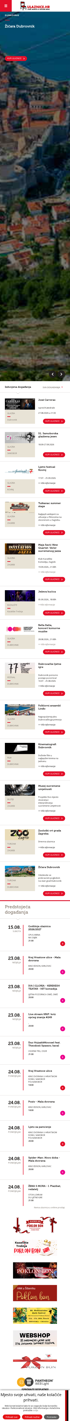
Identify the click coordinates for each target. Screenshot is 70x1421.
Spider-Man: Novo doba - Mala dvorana (44, 1159)
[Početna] (35, 5)
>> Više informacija (46, 483)
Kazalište (12, 605)
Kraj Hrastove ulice (40, 1070)
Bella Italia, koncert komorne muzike (49, 628)
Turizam (11, 843)
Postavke (51, 1417)
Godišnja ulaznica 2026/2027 (39, 928)
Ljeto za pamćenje (39, 1126)
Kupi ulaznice (14, 58)
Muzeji (10, 799)
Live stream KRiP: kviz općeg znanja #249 (42, 1016)
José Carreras (46, 399)
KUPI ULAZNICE (52, 454)
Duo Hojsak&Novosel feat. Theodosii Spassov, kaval (44, 1044)
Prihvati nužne (32, 1417)
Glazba (11, 413)
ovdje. (36, 1410)
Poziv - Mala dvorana (41, 1101)
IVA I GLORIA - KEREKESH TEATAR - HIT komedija (44, 987)
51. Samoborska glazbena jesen (48, 435)
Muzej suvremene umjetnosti (49, 787)
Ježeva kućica (47, 591)
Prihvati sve (12, 1417)
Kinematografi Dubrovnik (47, 746)
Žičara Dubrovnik (49, 867)
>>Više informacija (46, 685)
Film (9, 757)
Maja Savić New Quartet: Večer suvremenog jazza (49, 547)
